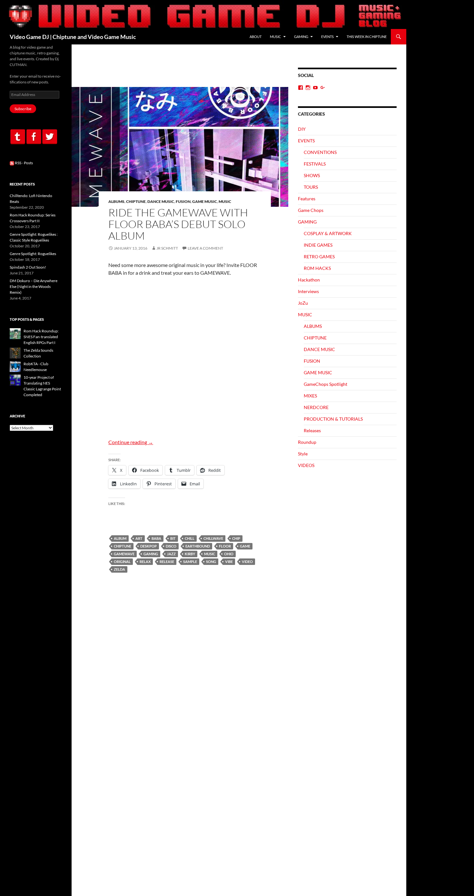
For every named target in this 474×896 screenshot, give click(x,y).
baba (156, 538)
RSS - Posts (23, 162)
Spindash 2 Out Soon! (28, 267)
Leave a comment (205, 248)
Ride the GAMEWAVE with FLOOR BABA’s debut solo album (178, 224)
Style (303, 453)
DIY (302, 129)
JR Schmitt (167, 248)
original (122, 561)
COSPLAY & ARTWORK (328, 233)
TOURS (311, 187)
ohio (228, 554)
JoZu (303, 303)
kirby (190, 554)
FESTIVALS (315, 164)
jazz (171, 554)
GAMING (301, 36)
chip (236, 538)
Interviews (308, 291)
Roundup (307, 442)
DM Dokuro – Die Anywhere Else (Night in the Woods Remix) (33, 286)
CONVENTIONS (320, 152)
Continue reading (130, 442)
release (167, 561)
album (120, 538)
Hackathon (309, 279)
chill (189, 538)
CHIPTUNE (136, 201)
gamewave (124, 554)
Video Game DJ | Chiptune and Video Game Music (73, 36)
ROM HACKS (317, 268)
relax (145, 561)
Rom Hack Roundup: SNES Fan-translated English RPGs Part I (41, 337)
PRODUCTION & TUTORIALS (333, 419)
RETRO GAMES (319, 256)
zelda (119, 569)
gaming (150, 554)
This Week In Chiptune (367, 36)
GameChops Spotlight (325, 384)
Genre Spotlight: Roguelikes (33, 253)
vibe (229, 561)
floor (225, 546)
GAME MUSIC (204, 201)
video (247, 561)
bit (173, 538)
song (211, 561)
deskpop (148, 546)
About (256, 36)
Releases (312, 430)
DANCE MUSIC (160, 201)
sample (190, 561)
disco (171, 546)
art (139, 538)
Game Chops (310, 210)
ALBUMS (116, 201)
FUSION (183, 201)
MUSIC (275, 36)
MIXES (310, 395)
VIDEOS (306, 465)
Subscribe (23, 108)
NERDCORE (316, 407)
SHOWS (312, 175)
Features (306, 198)
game (245, 546)
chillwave (213, 538)
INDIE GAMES (318, 245)
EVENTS (327, 36)
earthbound (197, 546)
